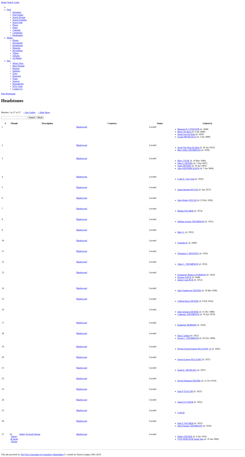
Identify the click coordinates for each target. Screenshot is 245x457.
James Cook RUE (185, 280)
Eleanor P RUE (184, 277)
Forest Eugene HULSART (189, 359)
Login (16, 2)
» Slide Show (44, 112)
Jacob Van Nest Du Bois (188, 147)
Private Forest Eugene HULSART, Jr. (194, 349)
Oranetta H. (182, 243)
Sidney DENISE (184, 436)
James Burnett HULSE (187, 189)
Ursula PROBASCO (186, 137)
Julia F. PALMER (185, 423)
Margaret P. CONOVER (188, 129)
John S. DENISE (185, 163)
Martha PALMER (185, 211)
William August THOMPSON (191, 221)
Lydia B (181, 412)
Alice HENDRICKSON (188, 168)
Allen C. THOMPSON (187, 264)
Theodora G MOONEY (188, 253)
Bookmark (10, 94)
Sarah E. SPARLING (187, 370)
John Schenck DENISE (188, 312)
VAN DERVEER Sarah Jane (190, 439)
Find (9, 10)
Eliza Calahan (183, 335)
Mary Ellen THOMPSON (189, 150)
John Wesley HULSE (187, 200)
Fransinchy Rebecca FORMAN (191, 275)
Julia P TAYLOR (185, 391)
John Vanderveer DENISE (189, 290)
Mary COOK (183, 160)
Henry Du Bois (184, 132)
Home (4, 2)
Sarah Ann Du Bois (186, 134)
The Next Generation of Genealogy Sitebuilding (42, 454)
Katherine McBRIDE (187, 325)
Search (10, 2)
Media (9, 38)
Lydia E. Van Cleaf (186, 179)
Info (8, 61)
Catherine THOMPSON (188, 314)
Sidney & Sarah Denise (29, 434)
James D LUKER (185, 402)
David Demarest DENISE (189, 381)
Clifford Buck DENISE (188, 301)
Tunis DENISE (184, 166)
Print (3, 94)
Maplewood (81, 127)
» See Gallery (30, 112)
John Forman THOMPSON (189, 426)
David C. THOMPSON (188, 338)
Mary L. (181, 232)
